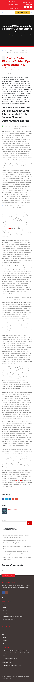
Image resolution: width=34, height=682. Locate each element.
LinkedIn (10, 499)
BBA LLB (4, 637)
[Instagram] (31, 7)
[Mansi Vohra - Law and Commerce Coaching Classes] (6, 12)
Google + (13, 499)
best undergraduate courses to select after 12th (16, 69)
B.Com (3, 632)
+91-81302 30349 (13, 8)
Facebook (3, 499)
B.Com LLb (4, 640)
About (3, 604)
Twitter (6, 499)
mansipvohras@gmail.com (14, 665)
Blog (9, 34)
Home (4, 34)
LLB (3, 634)
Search (4, 520)
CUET (9, 229)
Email (16, 499)
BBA (3, 629)
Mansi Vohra (8, 67)
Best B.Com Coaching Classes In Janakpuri (12, 616)
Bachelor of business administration (16, 211)
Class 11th (4, 610)
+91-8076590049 (11, 2)
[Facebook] (27, 7)
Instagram (6, 592)
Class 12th (4, 613)
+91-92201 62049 (13, 5)
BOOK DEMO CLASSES (22, 12)
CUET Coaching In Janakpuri (9, 619)
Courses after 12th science (21, 67)
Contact (4, 607)
